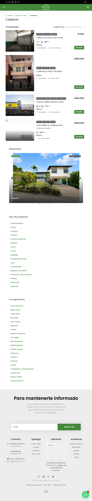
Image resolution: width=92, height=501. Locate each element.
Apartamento (17, 223)
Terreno (14, 231)
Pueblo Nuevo (17, 349)
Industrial (15, 282)
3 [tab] (47, 205)
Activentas (42, 48)
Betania (14, 325)
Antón (13, 365)
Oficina (14, 235)
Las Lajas (15, 337)
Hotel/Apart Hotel (19, 258)
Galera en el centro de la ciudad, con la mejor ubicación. (61, 37)
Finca (13, 247)
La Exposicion (61, 98)
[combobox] (75, 27)
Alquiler (40, 34)
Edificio (14, 243)
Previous (12, 178)
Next (80, 178)
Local (13, 251)
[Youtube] (53, 477)
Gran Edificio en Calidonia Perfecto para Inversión (58, 125)
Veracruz (15, 353)
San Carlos (16, 321)
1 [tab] (40, 205)
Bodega (14, 255)
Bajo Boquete (17, 345)
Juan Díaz (15, 314)
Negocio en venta (19, 270)
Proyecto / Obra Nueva (21, 274)
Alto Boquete (17, 341)
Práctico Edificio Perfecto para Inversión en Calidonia (59, 102)
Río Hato (15, 317)
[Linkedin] (44, 477)
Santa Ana (15, 373)
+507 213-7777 (16, 446)
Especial (14, 286)
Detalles (79, 47)
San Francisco (17, 306)
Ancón (13, 329)
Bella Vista (15, 310)
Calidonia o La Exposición (22, 369)
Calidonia (47, 34)
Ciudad (54, 34)
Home (10, 15)
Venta (39, 68)
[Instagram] (48, 477)
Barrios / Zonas (21, 15)
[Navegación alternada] (85, 2)
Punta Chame (17, 380)
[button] (85, 494)
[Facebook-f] (39, 477)
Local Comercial (18, 239)
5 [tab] (54, 205)
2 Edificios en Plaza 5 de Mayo (49, 71)
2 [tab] (44, 205)
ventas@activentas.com (16, 461)
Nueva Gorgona (18, 333)
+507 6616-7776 (16, 454)
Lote (13, 262)
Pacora (14, 357)
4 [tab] (50, 205)
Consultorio (16, 266)
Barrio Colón (16, 377)
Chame (14, 361)
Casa (13, 227)
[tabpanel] (46, 178)
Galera (14, 278)
